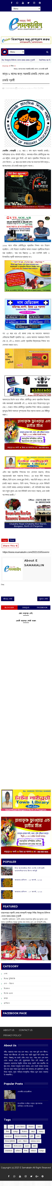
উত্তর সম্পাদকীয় (21, 1136)
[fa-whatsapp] (17, 3)
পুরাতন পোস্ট (43, 599)
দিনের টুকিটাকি (9, 978)
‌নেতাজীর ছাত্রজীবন (25, 1091)
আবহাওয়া (8, 1136)
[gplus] (37, 1176)
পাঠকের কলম (35, 1141)
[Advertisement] (26, 699)
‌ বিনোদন (31, 1127)
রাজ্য (6, 998)
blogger (9, 607)
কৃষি (31, 1136)
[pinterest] (40, 3)
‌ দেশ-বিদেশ (20, 1127)
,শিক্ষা (41, 88)
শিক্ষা (12, 66)
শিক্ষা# (12, 540)
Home (5, 66)
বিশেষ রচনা (8, 993)
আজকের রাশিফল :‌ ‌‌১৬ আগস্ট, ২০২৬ (28, 880)
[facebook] (11, 3)
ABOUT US (8, 1030)
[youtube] (23, 3)
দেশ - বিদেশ (9, 983)
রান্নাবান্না (8, 1151)
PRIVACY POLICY (12, 1035)
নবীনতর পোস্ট (7, 599)
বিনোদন (7, 988)
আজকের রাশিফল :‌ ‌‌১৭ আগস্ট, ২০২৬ (28, 891)
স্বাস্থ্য (41, 1151)
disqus (25, 607)
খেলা (5, 973)
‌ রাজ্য (39, 1127)
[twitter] (28, 3)
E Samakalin (26, 1167)
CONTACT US (25, 1030)
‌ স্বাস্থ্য (15, 1131)
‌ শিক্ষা (7, 1131)
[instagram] (34, 3)
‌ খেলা (11, 1127)
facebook (42, 607)
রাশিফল (7, 1003)
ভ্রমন (27, 1146)
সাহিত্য (33, 1151)
